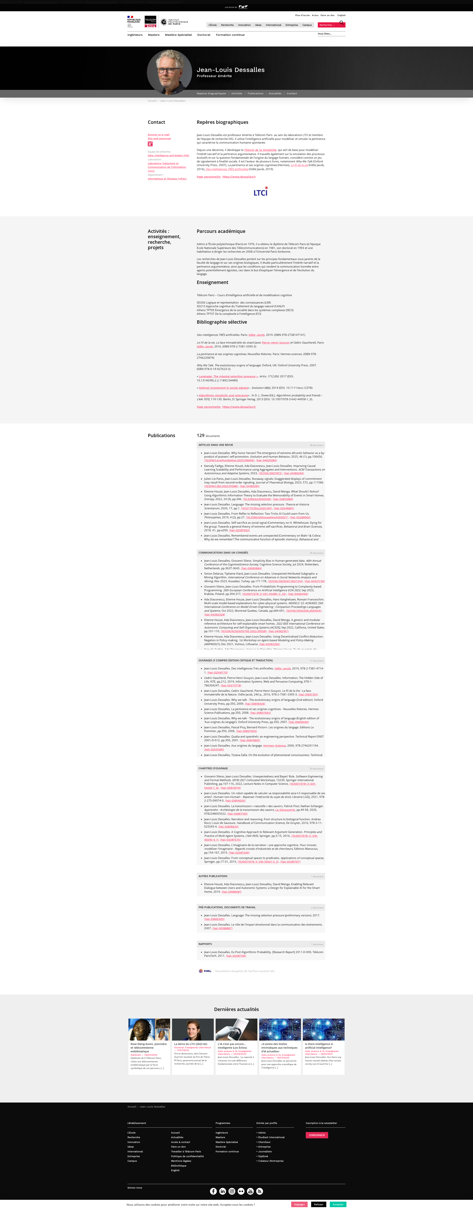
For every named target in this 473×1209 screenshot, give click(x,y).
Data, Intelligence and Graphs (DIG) (168, 155)
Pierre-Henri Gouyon (276, 342)
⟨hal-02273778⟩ (231, 685)
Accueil (131, 1106)
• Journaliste (264, 1151)
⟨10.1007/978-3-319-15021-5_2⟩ (258, 861)
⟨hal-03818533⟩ (228, 826)
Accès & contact (180, 1142)
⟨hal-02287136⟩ (236, 955)
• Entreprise (263, 1146)
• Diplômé (262, 1156)
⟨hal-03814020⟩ (235, 800)
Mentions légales (181, 1161)
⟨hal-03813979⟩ (230, 788)
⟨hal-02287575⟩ (230, 839)
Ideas (258, 25)
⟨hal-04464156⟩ (298, 594)
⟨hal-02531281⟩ (214, 749)
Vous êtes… (325, 33)
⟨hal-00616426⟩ (255, 703)
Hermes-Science (274, 745)
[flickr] (241, 1191)
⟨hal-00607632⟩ (260, 712)
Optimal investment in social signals (223, 388)
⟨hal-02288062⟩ (300, 517)
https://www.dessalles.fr (40, 2)
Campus (307, 25)
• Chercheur (263, 1142)
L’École (213, 25)
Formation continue (230, 35)
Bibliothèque (178, 1165)
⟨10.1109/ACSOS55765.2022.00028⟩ (244, 631)
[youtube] (250, 1191)
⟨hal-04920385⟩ (266, 460)
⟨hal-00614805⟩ (250, 740)
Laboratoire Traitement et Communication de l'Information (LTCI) (167, 167)
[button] (299, 1204)
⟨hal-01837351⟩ (308, 694)
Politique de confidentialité (187, 1156)
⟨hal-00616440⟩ (298, 722)
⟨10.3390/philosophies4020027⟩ (267, 517)
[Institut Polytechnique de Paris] (174, 24)
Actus (315, 15)
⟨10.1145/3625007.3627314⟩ (285, 581)
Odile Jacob (257, 335)
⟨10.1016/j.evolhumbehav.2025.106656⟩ (229, 460)
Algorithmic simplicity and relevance (223, 395)
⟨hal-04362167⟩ (278, 631)
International (273, 25)
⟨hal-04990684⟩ (251, 568)
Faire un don (328, 15)
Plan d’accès (302, 15)
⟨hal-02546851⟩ (284, 508)
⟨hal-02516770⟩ (217, 672)
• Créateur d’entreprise (270, 1161)
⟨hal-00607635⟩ (246, 731)
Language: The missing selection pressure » (228, 376)
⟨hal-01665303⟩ (214, 919)
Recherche (227, 25)
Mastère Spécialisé (178, 35)
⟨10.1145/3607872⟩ (270, 473)
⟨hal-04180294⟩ (294, 473)
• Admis (261, 1132)
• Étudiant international (270, 1137)
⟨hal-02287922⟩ (239, 530)
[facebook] (213, 1191)
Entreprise (292, 25)
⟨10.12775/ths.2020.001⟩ (256, 508)
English (342, 15)
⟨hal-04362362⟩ (269, 644)
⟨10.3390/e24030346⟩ (257, 499)
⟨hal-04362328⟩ (214, 614)
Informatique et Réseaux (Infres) (167, 178)
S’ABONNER (317, 1135)
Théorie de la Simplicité (260, 150)
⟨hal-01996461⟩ (231, 891)
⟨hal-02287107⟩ (290, 861)
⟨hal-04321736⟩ (314, 581)
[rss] (259, 1191)
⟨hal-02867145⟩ (237, 813)
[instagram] (231, 1191)
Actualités (177, 1137)
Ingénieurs (134, 35)
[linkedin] (222, 1191)
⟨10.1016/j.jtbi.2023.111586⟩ (221, 486)
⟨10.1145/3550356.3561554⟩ (303, 610)
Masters (153, 35)
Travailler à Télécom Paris (186, 1151)
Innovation (244, 25)
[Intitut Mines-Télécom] (243, 7)
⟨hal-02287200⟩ (239, 852)
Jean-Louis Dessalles (152, 1106)
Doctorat (203, 35)
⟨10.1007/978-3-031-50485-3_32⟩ (264, 594)
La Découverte (285, 810)
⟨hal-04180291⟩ (250, 486)
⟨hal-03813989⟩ (283, 499)
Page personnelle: (209, 176)
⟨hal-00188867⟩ (222, 928)
